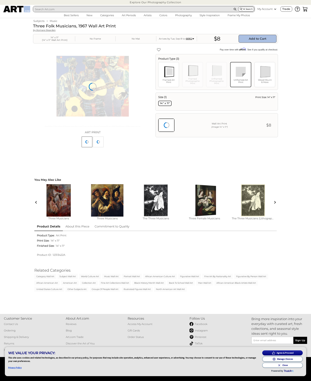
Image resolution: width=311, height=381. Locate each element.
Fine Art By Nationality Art (217, 276)
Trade (286, 9)
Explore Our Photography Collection (155, 2)
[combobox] (132, 9)
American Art (70, 283)
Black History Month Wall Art (149, 283)
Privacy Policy (15, 367)
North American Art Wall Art (170, 289)
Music (53, 21)
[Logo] (16, 9)
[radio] (165, 103)
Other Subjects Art (76, 289)
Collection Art (89, 283)
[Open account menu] (275, 9)
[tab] (168, 74)
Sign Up (300, 340)
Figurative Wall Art (189, 276)
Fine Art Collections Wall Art (115, 283)
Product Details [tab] (48, 226)
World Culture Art (90, 276)
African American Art (47, 283)
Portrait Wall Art (132, 276)
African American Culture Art (160, 276)
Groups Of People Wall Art (105, 289)
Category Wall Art (45, 276)
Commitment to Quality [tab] (112, 226)
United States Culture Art (49, 289)
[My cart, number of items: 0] (305, 9)
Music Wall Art (111, 276)
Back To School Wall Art (181, 283)
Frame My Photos (239, 15)
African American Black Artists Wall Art (236, 283)
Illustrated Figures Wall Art (137, 289)
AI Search (248, 9)
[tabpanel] (217, 115)
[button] (155, 2)
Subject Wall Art (67, 276)
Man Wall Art (204, 283)
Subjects (39, 21)
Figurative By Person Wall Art (251, 276)
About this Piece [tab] (77, 226)
